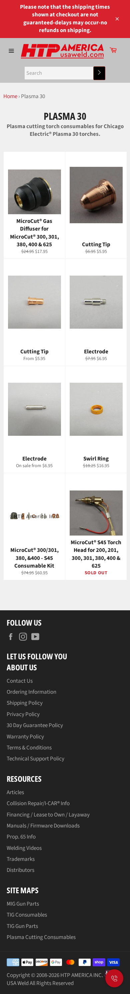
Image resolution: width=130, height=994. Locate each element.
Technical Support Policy (35, 759)
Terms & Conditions (29, 748)
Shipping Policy (25, 703)
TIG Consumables (27, 915)
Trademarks (21, 859)
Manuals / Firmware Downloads (43, 826)
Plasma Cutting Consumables (41, 937)
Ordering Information (31, 692)
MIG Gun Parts (23, 904)
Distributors (20, 870)
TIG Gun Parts (22, 926)
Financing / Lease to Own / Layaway (48, 815)
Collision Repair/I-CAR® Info (38, 803)
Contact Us (20, 681)
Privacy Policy (23, 714)
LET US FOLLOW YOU (37, 656)
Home (10, 96)
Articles (15, 792)
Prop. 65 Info (21, 837)
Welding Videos (24, 848)
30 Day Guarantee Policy (35, 725)
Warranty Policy (25, 737)
